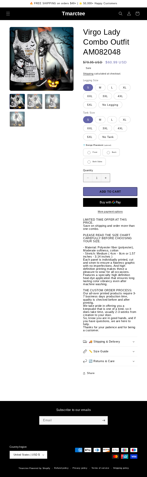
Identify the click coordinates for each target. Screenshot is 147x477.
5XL (89, 104)
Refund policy (61, 468)
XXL (90, 96)
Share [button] (91, 373)
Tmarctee (24, 468)
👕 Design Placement (97, 145)
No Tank (108, 136)
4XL (120, 96)
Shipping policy (121, 468)
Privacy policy (80, 468)
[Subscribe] (103, 420)
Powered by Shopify (39, 468)
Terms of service (100, 468)
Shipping (88, 73)
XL (125, 87)
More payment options (110, 211)
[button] (8, 13)
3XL (105, 96)
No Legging (110, 104)
